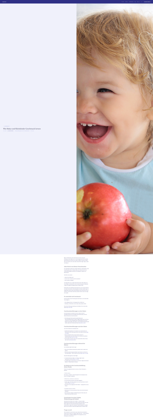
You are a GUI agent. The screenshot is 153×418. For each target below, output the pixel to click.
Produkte (126, 1)
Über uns (138, 1)
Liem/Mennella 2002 (72, 339)
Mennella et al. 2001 (82, 322)
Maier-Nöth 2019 (69, 307)
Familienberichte (131, 1)
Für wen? (123, 1)
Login (141, 1)
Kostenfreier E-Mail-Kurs (147, 1)
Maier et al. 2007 (76, 359)
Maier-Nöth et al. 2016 (73, 337)
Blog (135, 1)
